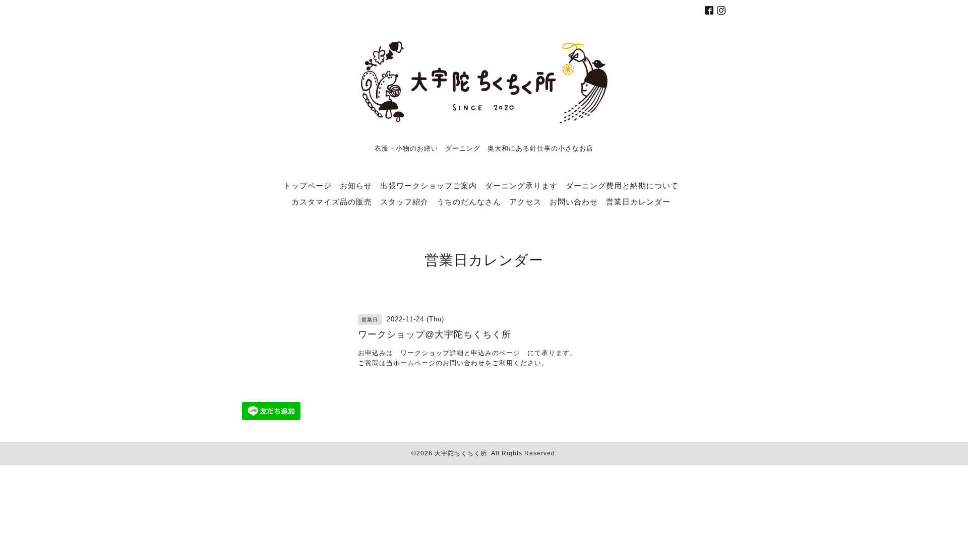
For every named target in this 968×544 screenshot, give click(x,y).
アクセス (525, 201)
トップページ (307, 185)
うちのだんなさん (469, 201)
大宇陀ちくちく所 (461, 453)
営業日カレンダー (638, 201)
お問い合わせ (574, 201)
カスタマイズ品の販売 (331, 201)
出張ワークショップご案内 (428, 185)
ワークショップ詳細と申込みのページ (460, 353)
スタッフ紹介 (404, 201)
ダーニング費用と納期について (622, 185)
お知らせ (356, 185)
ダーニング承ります (521, 185)
